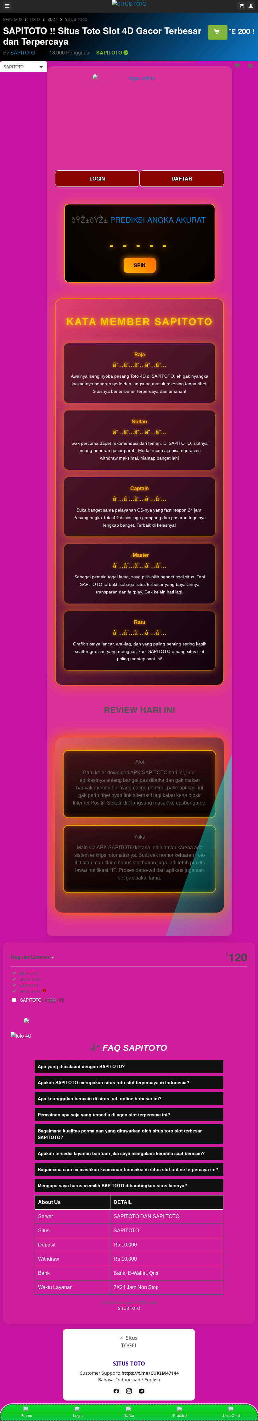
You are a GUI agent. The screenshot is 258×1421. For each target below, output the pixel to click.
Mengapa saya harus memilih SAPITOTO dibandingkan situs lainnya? (112, 1185)
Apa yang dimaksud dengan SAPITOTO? (81, 1066)
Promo (26, 1415)
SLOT (52, 19)
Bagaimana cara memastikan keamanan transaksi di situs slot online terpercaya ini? (128, 1169)
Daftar (128, 1415)
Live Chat (231, 1415)
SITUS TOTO (76, 19)
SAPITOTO (12, 19)
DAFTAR (181, 178)
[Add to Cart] (217, 32)
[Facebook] (116, 1390)
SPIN (140, 265)
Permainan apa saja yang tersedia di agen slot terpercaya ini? (104, 1114)
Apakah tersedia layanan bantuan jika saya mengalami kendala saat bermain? (121, 1153)
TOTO (35, 19)
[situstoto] (129, 1390)
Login (78, 1415)
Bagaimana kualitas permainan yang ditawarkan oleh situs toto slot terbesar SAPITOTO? (120, 1133)
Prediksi (180, 1415)
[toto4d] (141, 1390)
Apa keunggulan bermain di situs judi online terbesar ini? (100, 1098)
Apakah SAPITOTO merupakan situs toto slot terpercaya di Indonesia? (113, 1082)
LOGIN (97, 178)
